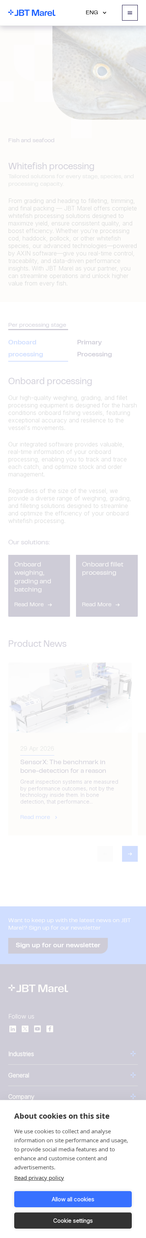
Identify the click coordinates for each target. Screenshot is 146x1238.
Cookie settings (73, 1220)
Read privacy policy (39, 1177)
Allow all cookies (73, 1199)
